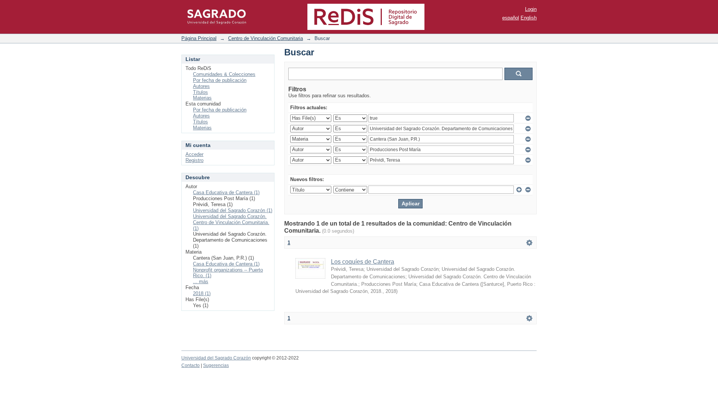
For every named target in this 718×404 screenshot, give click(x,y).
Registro (194, 160)
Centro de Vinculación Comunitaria (265, 38)
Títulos (200, 92)
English (529, 18)
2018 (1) (202, 293)
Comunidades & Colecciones (224, 74)
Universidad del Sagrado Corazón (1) (232, 210)
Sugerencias (216, 365)
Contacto (190, 365)
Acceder (194, 154)
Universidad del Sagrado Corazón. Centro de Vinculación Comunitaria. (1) (231, 222)
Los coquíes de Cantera (362, 261)
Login (531, 9)
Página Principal (199, 38)
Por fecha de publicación (219, 80)
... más (200, 281)
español (510, 18)
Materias (202, 98)
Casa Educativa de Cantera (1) (226, 192)
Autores (201, 86)
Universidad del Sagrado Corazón (216, 358)
